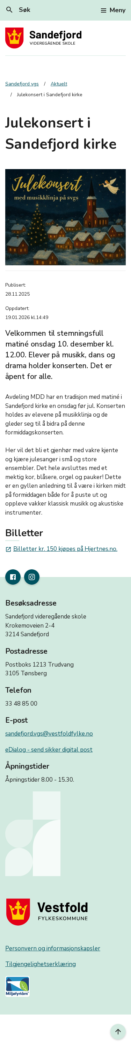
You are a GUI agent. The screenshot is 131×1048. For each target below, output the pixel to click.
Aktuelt (59, 84)
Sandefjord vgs (22, 84)
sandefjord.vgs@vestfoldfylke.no (49, 734)
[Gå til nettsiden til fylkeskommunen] (48, 912)
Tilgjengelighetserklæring (40, 964)
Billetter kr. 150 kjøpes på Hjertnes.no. (61, 549)
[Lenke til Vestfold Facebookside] (13, 577)
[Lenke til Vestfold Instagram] (31, 577)
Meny (117, 10)
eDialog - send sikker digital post (49, 750)
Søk (17, 10)
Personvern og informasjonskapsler (52, 948)
